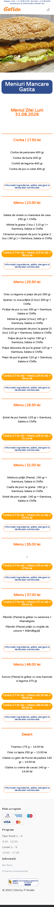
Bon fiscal (7, 865)
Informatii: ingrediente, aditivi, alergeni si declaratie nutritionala (27, 186)
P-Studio (28, 890)
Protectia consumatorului (15, 871)
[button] (27, 186)
